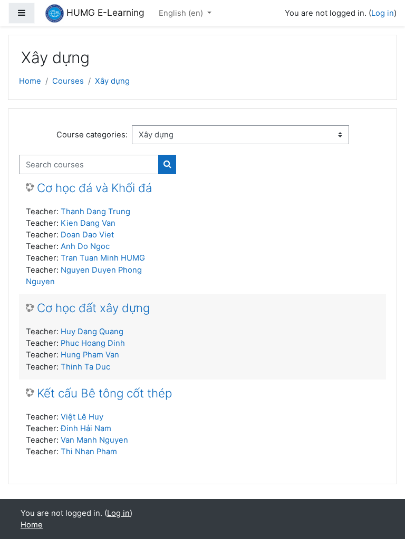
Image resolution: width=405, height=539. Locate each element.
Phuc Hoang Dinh (93, 343)
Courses (68, 81)
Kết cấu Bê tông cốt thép (104, 393)
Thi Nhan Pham (89, 451)
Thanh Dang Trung (95, 211)
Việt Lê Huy (82, 417)
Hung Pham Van (90, 355)
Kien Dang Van (88, 223)
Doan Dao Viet (87, 234)
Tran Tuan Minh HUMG (103, 258)
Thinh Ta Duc (85, 367)
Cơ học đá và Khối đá (94, 188)
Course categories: (92, 134)
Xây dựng (112, 81)
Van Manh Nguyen (94, 440)
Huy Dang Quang (92, 331)
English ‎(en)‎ (182, 13)
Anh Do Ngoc (85, 246)
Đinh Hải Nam (86, 428)
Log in (382, 13)
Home (30, 81)
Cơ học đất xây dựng (93, 308)
